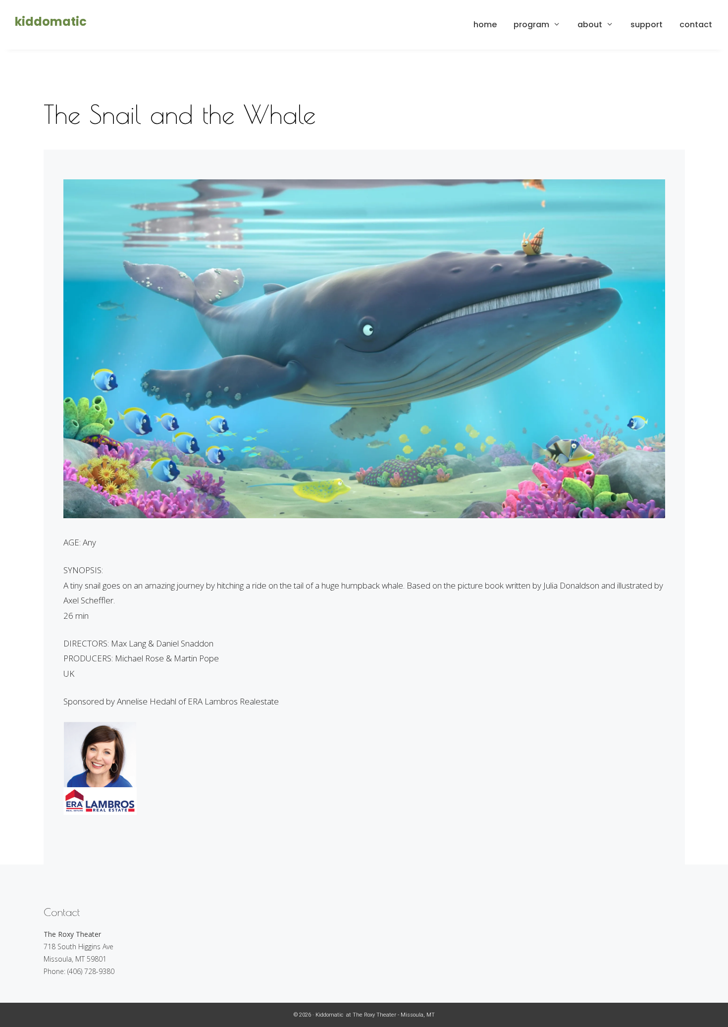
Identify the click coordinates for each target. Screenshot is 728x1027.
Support (646, 24)
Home (485, 24)
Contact (695, 24)
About (589, 24)
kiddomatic (51, 21)
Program (531, 24)
